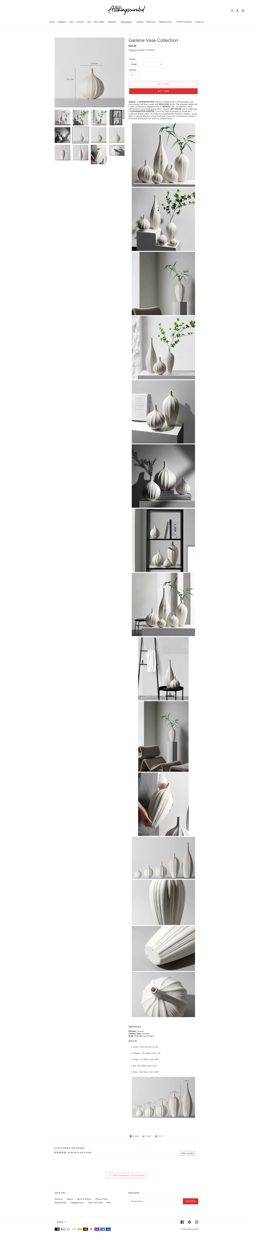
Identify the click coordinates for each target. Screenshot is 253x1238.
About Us (59, 1199)
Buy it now (163, 91)
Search (70, 1199)
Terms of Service (84, 1199)
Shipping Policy (77, 1202)
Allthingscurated (192, 1229)
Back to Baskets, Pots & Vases (128, 1176)
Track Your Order (95, 1202)
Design (132, 59)
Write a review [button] (187, 1153)
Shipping (132, 50)
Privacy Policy (101, 1199)
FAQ (109, 1202)
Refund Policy (61, 1202)
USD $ (60, 1222)
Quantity (132, 70)
